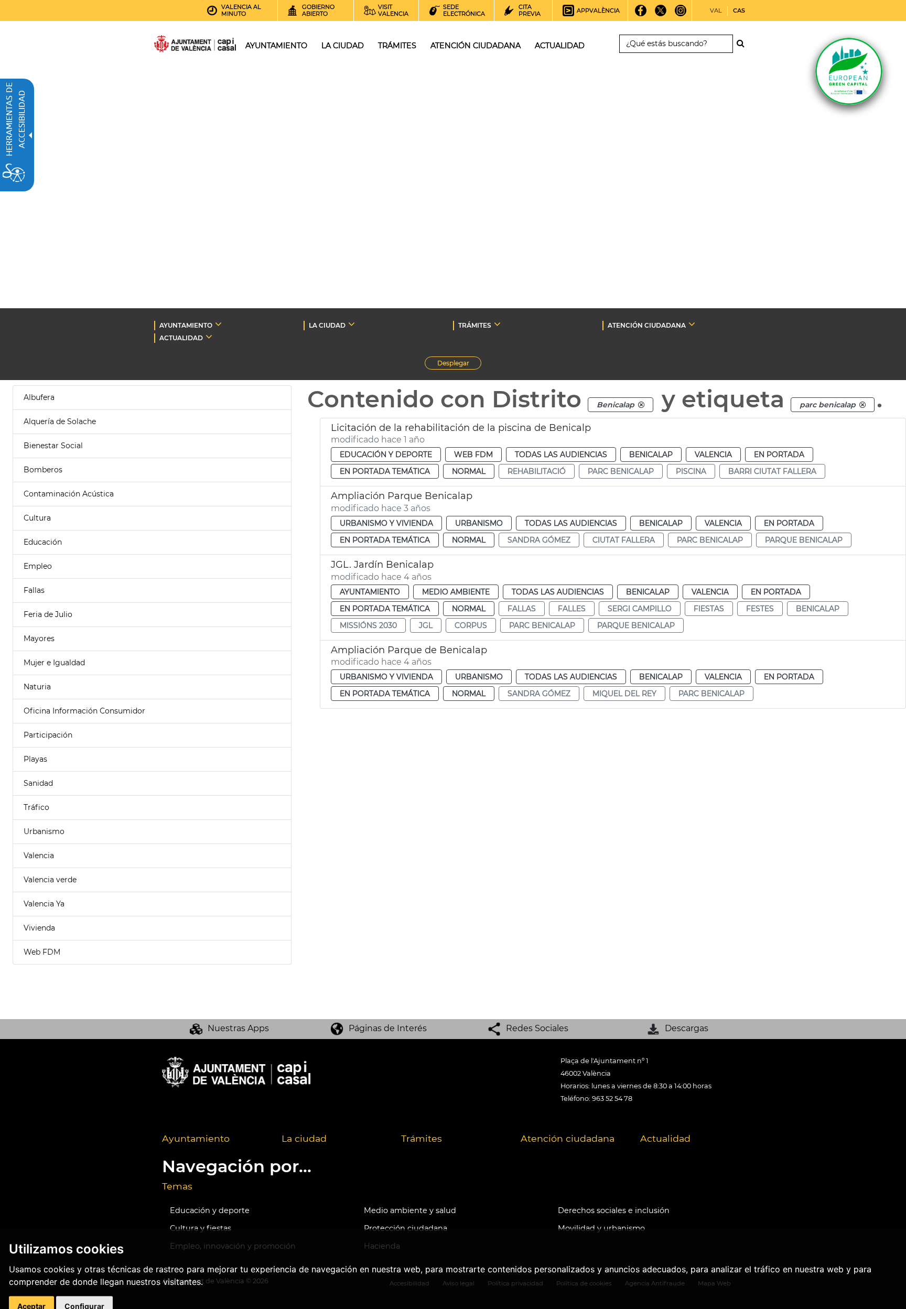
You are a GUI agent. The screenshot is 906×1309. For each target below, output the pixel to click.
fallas (522, 608)
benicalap (817, 608)
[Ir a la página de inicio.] (176, 46)
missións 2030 (368, 625)
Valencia (39, 855)
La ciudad (304, 1138)
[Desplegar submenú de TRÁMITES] (497, 324)
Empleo (38, 566)
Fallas (34, 590)
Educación (43, 542)
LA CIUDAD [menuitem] (342, 45)
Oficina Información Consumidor (84, 711)
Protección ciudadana (405, 1228)
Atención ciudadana (567, 1138)
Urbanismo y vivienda (386, 523)
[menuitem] (214, 1139)
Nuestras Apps (238, 1028)
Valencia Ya (44, 903)
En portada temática (385, 471)
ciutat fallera (623, 540)
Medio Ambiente (456, 592)
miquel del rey (624, 693)
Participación (48, 735)
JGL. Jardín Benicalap (382, 564)
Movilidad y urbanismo (601, 1228)
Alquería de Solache (60, 421)
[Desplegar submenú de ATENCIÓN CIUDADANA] (691, 324)
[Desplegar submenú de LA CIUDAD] (351, 324)
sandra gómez (539, 540)
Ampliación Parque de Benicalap (409, 650)
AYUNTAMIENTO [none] (185, 325)
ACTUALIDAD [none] (181, 338)
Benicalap (651, 454)
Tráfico (36, 807)
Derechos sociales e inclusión (614, 1210)
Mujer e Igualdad (54, 662)
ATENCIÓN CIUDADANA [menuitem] (475, 45)
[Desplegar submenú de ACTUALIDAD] (209, 336)
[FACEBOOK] (641, 14)
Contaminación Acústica (69, 494)
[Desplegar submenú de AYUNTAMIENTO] (218, 324)
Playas (35, 759)
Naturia (37, 686)
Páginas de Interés (388, 1028)
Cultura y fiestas (200, 1228)
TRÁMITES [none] (474, 325)
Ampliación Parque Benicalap (401, 496)
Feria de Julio (48, 614)
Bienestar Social (53, 445)
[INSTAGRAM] (681, 14)
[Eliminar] (641, 405)
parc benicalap (621, 471)
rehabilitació (537, 471)
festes (760, 608)
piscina (691, 471)
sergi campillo (640, 608)
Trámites (421, 1138)
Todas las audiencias (561, 454)
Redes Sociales (537, 1028)
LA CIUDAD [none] (327, 325)
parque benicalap (804, 540)
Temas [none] (177, 1186)
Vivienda (39, 928)
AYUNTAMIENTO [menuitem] (276, 45)
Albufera (39, 397)
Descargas (686, 1028)
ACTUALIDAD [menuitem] (560, 45)
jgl (426, 625)
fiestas (709, 608)
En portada (779, 454)
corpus (471, 625)
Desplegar (459, 364)
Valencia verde (50, 879)
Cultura (37, 518)
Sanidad (38, 783)
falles (572, 608)
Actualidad (665, 1138)
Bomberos (43, 469)
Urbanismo (44, 831)
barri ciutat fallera (772, 471)
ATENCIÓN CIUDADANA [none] (647, 325)
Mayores (39, 638)
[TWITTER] (661, 14)
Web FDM (42, 952)
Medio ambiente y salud (410, 1210)
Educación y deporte (386, 454)
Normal (469, 471)
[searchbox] (676, 44)
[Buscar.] (743, 43)
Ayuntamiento (370, 592)
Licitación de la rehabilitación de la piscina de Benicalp (461, 428)
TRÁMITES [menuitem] (397, 45)
